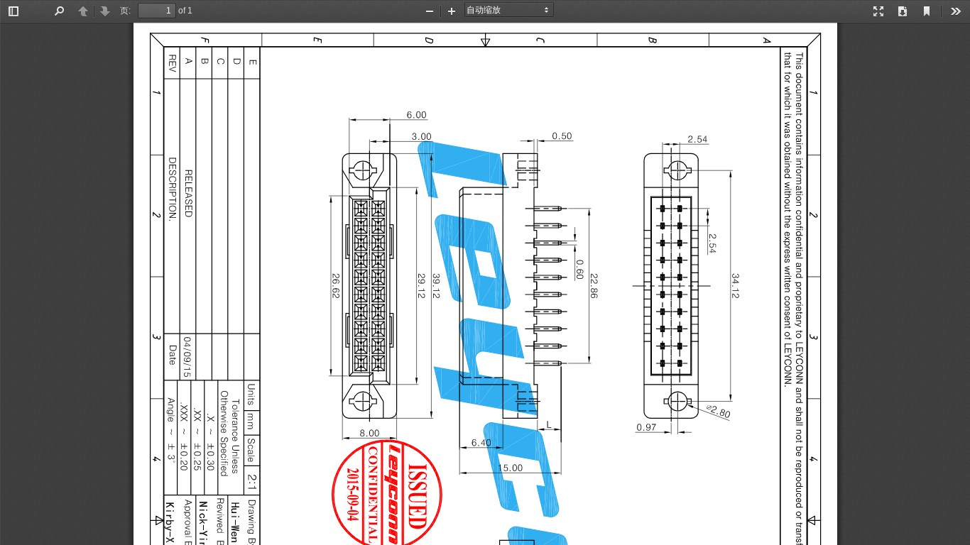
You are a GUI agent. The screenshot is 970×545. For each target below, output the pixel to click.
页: (125, 11)
